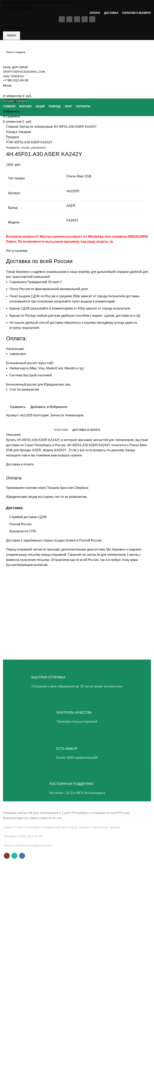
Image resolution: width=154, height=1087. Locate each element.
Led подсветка (12, 885)
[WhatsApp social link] (14, 856)
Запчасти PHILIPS (14, 939)
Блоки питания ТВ (15, 878)
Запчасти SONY (13, 946)
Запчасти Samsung (15, 925)
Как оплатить (11, 1067)
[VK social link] (22, 856)
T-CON (7, 892)
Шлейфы (9, 899)
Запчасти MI (11, 986)
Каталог (8, 1054)
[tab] (61, 430)
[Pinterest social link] (18, 424)
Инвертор (9, 906)
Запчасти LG (11, 932)
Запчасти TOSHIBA (15, 953)
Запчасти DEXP (13, 1007)
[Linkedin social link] (23, 424)
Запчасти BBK (12, 1000)
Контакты (9, 1061)
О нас (7, 1033)
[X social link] (14, 424)
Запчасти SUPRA (14, 960)
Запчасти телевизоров (36, 126)
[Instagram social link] (7, 856)
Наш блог (9, 1040)
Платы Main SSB (14, 872)
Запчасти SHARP (14, 979)
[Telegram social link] (27, 424)
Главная (12, 126)
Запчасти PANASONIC (17, 993)
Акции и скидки (13, 1047)
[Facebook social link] (9, 424)
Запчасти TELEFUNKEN (18, 1014)
